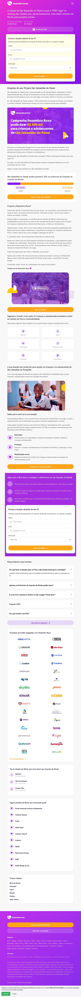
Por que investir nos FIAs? (19, 613)
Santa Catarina (11, 948)
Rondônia (53, 946)
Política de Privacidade (56, 988)
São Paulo (21, 948)
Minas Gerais (43, 943)
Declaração (11, 535)
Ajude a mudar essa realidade (40, 197)
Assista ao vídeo (41, 29)
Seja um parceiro (40, 309)
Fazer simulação (39, 548)
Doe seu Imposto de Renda (40, 925)
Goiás (65, 941)
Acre (8, 941)
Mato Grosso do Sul (31, 943)
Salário (10, 518)
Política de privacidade (24, 982)
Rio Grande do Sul (42, 946)
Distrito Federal (46, 941)
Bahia (33, 941)
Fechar (14, 994)
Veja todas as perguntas (39, 623)
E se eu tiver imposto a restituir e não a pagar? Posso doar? (32, 595)
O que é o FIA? (14, 604)
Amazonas (27, 941)
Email (10, 526)
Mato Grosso (19, 943)
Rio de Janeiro (16, 946)
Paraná (61, 943)
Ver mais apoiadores (17, 759)
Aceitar (5, 994)
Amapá (20, 941)
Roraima (60, 946)
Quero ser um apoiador (40, 931)
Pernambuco (68, 943)
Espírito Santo (57, 941)
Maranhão (10, 943)
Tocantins (35, 948)
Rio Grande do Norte (28, 946)
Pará (49, 943)
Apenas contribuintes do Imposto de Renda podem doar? (31, 585)
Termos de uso (11, 982)
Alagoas (14, 941)
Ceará (38, 941)
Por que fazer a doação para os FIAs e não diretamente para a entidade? (37, 570)
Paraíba (55, 943)
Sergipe (28, 948)
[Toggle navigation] (72, 3)
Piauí (8, 946)
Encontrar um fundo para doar (40, 466)
